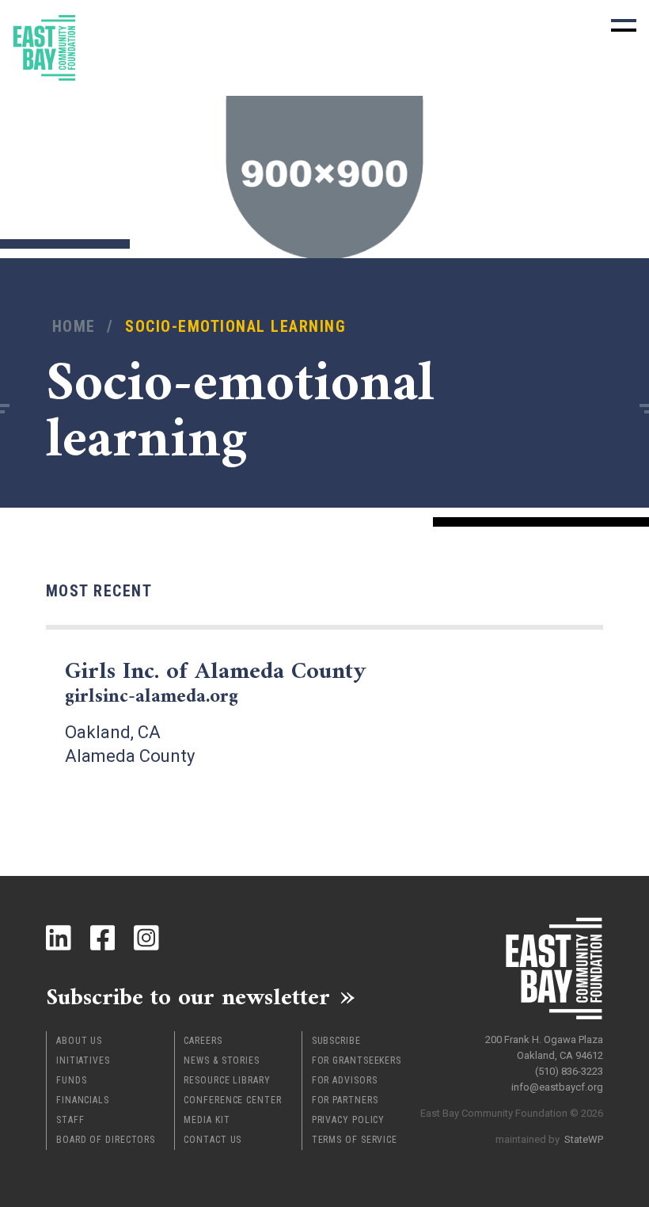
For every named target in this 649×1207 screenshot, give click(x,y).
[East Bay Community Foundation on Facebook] (103, 937)
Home (74, 327)
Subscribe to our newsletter (188, 996)
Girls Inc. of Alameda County (215, 683)
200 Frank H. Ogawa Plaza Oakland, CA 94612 (544, 1047)
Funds (71, 1080)
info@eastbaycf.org (557, 1087)
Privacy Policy (348, 1119)
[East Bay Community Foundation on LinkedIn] (58, 937)
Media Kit (207, 1119)
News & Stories (222, 1060)
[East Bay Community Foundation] (44, 48)
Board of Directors (105, 1139)
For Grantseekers (356, 1060)
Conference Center (232, 1100)
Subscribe (336, 1040)
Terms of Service (354, 1139)
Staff (70, 1119)
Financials (82, 1100)
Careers (203, 1040)
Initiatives (83, 1060)
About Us (79, 1040)
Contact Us (212, 1139)
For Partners (345, 1100)
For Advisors (345, 1080)
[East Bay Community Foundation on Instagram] (146, 937)
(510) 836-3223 (569, 1071)
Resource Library (227, 1080)
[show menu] (623, 25)
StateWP (583, 1139)
